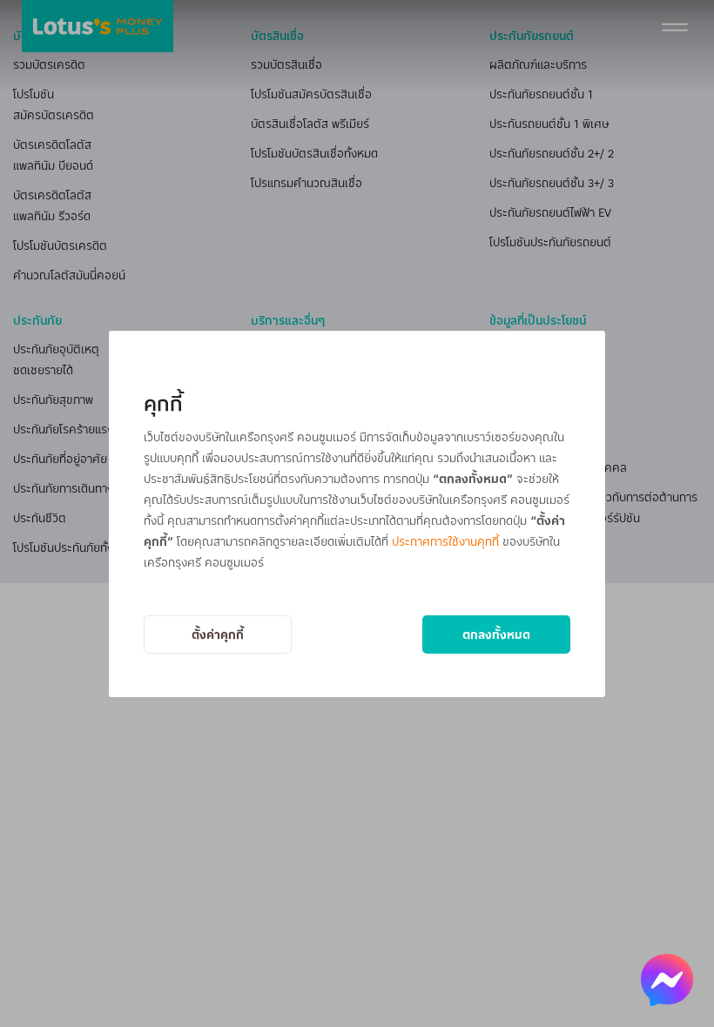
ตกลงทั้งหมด (496, 634)
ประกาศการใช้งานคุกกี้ (445, 541)
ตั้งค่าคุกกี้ (218, 634)
